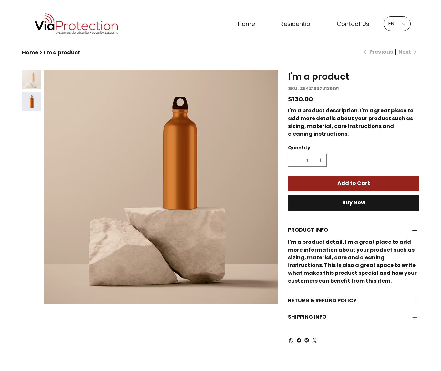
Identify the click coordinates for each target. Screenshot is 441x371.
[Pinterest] (306, 340)
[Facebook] (299, 340)
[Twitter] (314, 340)
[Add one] (320, 160)
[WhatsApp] (291, 340)
